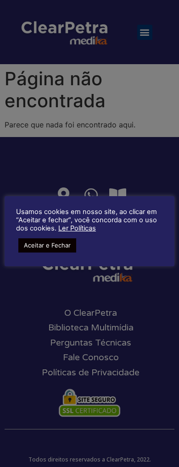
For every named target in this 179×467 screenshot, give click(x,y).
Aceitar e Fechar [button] (47, 245)
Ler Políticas (77, 228)
